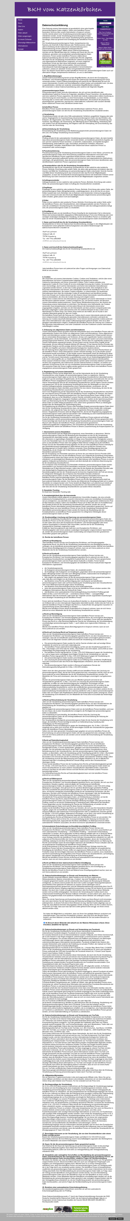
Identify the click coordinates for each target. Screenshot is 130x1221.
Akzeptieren (112, 1218)
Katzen (20, 30)
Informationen (23, 46)
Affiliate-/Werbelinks (106, 66)
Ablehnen (120, 1218)
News (20, 23)
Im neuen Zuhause (24, 39)
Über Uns (21, 26)
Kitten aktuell (22, 33)
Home (20, 20)
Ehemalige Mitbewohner (27, 43)
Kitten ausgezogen (24, 36)
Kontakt (20, 49)
